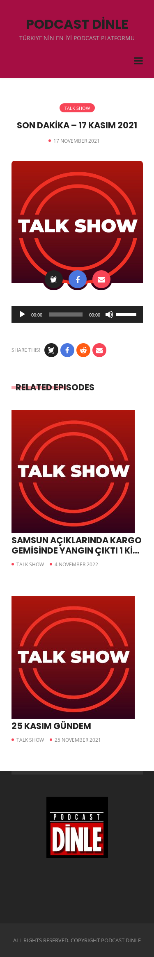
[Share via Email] (101, 279)
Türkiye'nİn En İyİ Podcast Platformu (77, 38)
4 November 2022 (76, 564)
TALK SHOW (77, 108)
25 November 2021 (78, 739)
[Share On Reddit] (83, 350)
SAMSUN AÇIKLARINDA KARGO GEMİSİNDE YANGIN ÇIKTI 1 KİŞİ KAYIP (76, 550)
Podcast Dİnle (77, 24)
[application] (77, 314)
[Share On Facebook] (78, 279)
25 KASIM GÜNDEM (51, 726)
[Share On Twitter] (54, 279)
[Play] (22, 314)
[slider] (127, 313)
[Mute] (109, 314)
